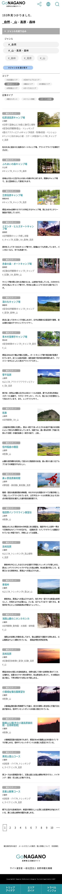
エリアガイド (31, 889)
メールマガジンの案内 (27, 846)
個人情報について (43, 846)
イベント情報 (29, 99)
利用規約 (55, 846)
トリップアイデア (10, 889)
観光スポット (12, 99)
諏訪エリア (29, 84)
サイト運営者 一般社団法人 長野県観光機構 (31, 868)
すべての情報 (46, 99)
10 (52, 827)
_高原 (28, 58)
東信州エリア (12, 84)
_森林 (12, 58)
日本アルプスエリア (32, 80)
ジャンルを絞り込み (16, 31)
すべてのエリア (30, 88)
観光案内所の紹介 (10, 846)
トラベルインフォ (51, 889)
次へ (58, 827)
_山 (43, 58)
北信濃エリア (12, 80)
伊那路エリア (12, 88)
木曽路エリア (45, 84)
